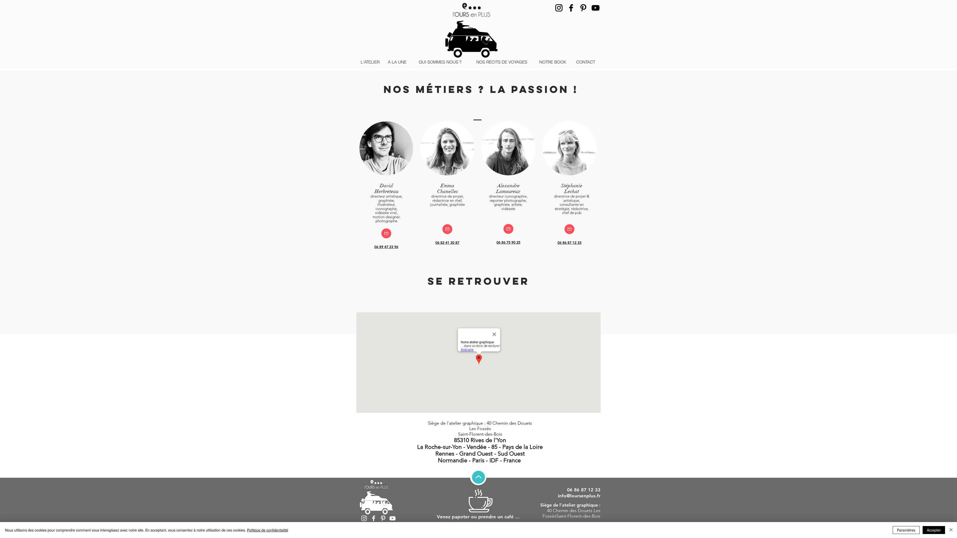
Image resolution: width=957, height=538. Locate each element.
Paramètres (906, 530)
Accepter (934, 530)
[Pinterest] (583, 8)
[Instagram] (559, 8)
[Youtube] (595, 8)
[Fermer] (951, 530)
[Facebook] (571, 8)
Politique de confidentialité (267, 530)
